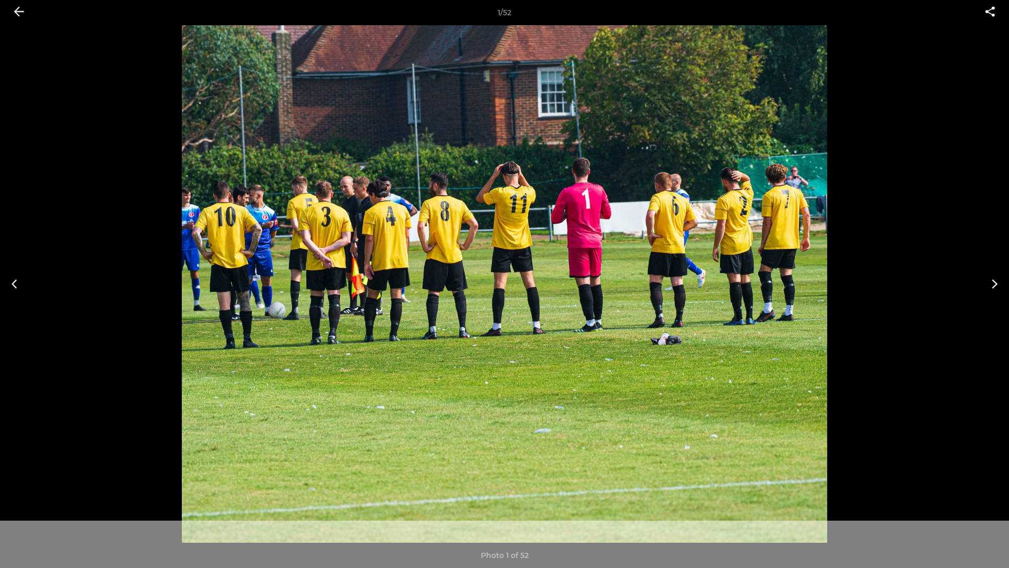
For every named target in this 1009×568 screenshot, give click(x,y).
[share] (990, 12)
